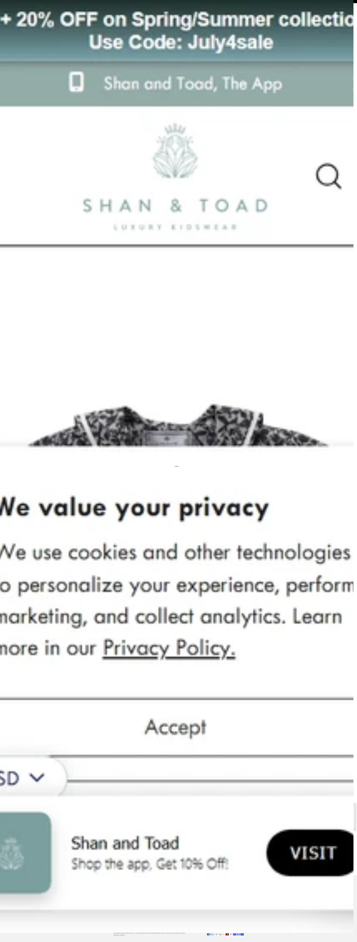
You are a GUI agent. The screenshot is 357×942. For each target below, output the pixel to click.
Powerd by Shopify (119, 935)
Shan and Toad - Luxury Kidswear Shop (137, 933)
